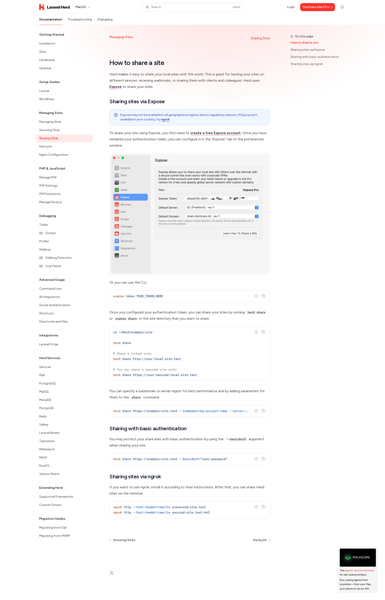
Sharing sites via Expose (308, 50)
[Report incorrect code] (256, 296)
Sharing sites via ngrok (307, 64)
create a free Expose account (215, 133)
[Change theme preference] (342, 7)
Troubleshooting (80, 19)
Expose (115, 87)
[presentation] (190, 411)
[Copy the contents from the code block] (263, 296)
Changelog (105, 19)
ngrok (165, 119)
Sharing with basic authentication (315, 57)
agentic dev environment (359, 570)
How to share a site (304, 42)
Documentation (50, 19)
